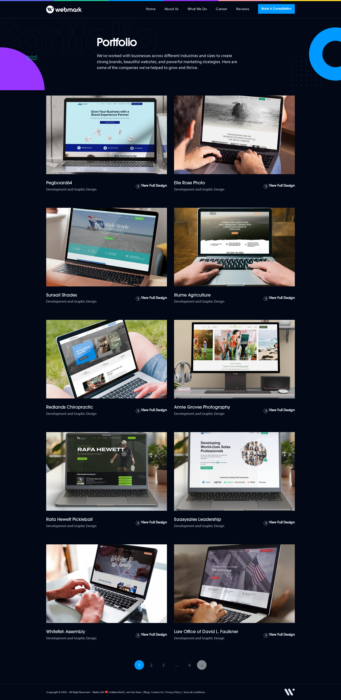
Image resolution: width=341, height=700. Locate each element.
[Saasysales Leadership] (234, 471)
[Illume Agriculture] (234, 247)
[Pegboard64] (106, 135)
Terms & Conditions (194, 692)
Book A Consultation (276, 8)
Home (151, 9)
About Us (171, 9)
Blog (146, 692)
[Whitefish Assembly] (106, 583)
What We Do (197, 9)
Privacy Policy (173, 692)
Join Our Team (134, 692)
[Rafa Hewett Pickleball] (106, 471)
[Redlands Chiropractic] (106, 359)
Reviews (242, 9)
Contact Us (157, 692)
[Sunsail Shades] (106, 247)
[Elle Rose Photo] (234, 135)
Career (221, 9)
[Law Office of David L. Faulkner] (234, 583)
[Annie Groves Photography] (234, 359)
